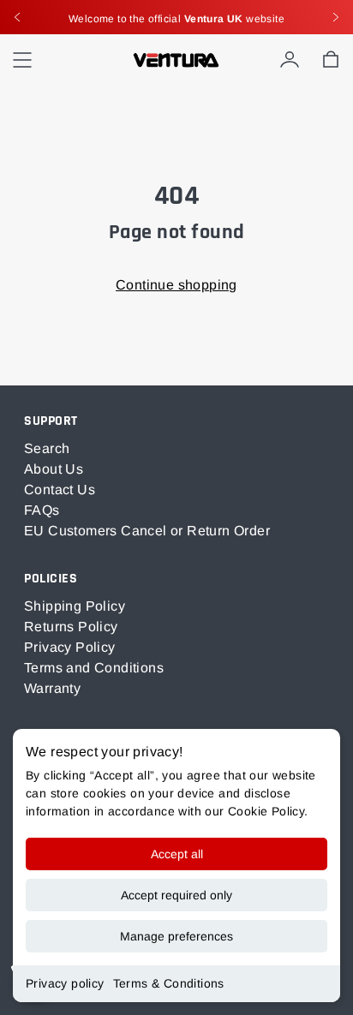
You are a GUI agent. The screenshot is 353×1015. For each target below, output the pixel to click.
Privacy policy (65, 983)
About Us (53, 469)
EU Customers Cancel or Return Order (147, 530)
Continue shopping (176, 285)
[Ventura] (176, 60)
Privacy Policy (70, 647)
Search (46, 448)
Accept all (177, 854)
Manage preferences (176, 936)
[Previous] (17, 17)
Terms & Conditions (168, 983)
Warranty (52, 688)
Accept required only (176, 895)
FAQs (42, 510)
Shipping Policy (74, 606)
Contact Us (59, 489)
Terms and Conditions (94, 667)
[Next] (336, 17)
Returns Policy (71, 626)
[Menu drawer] (22, 60)
